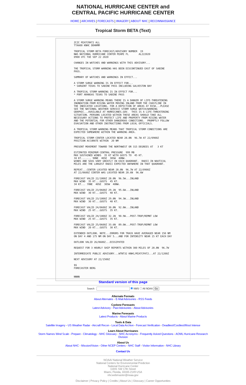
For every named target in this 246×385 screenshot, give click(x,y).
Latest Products (108, 316)
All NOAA (148, 288)
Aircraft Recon (100, 325)
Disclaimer (82, 380)
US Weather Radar (79, 325)
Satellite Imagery (55, 325)
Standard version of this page (123, 282)
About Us (125, 380)
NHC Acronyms (128, 334)
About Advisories (143, 307)
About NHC (72, 345)
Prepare (76, 334)
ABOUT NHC (139, 21)
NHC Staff (134, 345)
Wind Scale (62, 334)
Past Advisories (122, 307)
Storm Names (46, 334)
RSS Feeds (145, 299)
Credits (113, 380)
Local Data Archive (122, 325)
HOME (74, 21)
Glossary (138, 380)
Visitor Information (153, 345)
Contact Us (123, 351)
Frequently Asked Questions (156, 334)
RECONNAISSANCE (163, 21)
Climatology (90, 334)
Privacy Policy (98, 380)
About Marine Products (133, 316)
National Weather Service (128, 360)
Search (91, 288)
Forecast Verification (148, 325)
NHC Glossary (108, 334)
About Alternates (103, 299)
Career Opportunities (158, 380)
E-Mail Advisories (126, 299)
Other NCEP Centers (113, 345)
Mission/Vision (89, 345)
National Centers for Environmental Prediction (123, 363)
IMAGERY (122, 21)
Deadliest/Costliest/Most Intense (181, 325)
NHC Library (173, 345)
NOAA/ (108, 360)
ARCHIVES (88, 21)
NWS (136, 288)
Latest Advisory (102, 307)
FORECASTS (105, 21)
